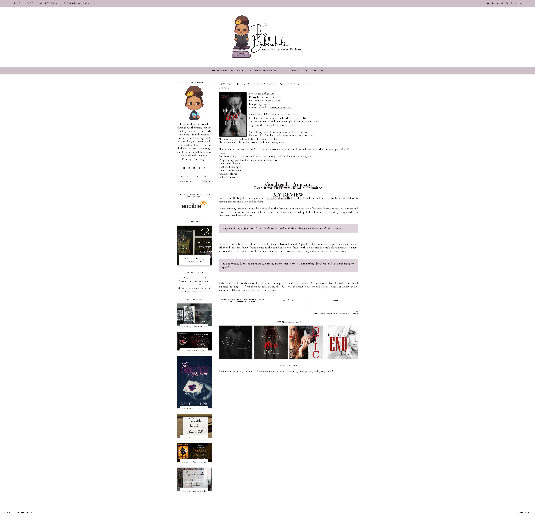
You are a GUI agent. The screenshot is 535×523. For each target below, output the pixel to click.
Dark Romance (235, 299)
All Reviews (47, 3)
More (317, 71)
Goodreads (277, 184)
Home (16, 3)
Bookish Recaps (295, 71)
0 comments (335, 300)
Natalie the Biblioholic (228, 71)
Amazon (302, 184)
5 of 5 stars (268, 93)
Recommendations (75, 3)
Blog (30, 3)
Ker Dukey (250, 301)
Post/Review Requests (264, 71)
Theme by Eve (525, 512)
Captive (223, 299)
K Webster (239, 301)
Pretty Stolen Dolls (281, 107)
